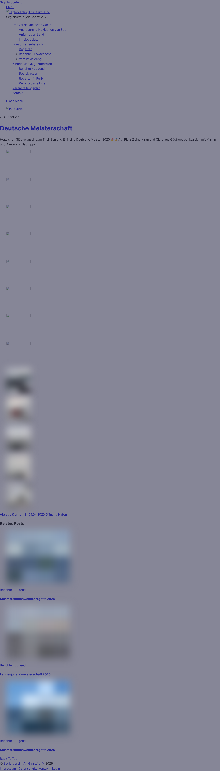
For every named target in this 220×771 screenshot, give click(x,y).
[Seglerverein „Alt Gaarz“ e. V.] (28, 12)
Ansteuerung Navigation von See (42, 30)
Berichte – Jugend (32, 69)
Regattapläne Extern (33, 83)
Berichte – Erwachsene (35, 54)
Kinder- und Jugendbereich (32, 64)
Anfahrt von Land (31, 34)
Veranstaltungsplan (26, 88)
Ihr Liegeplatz (28, 39)
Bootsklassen (28, 73)
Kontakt (18, 93)
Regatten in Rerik (31, 78)
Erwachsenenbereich (28, 44)
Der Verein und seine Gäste (32, 25)
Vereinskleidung (30, 59)
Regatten (25, 49)
